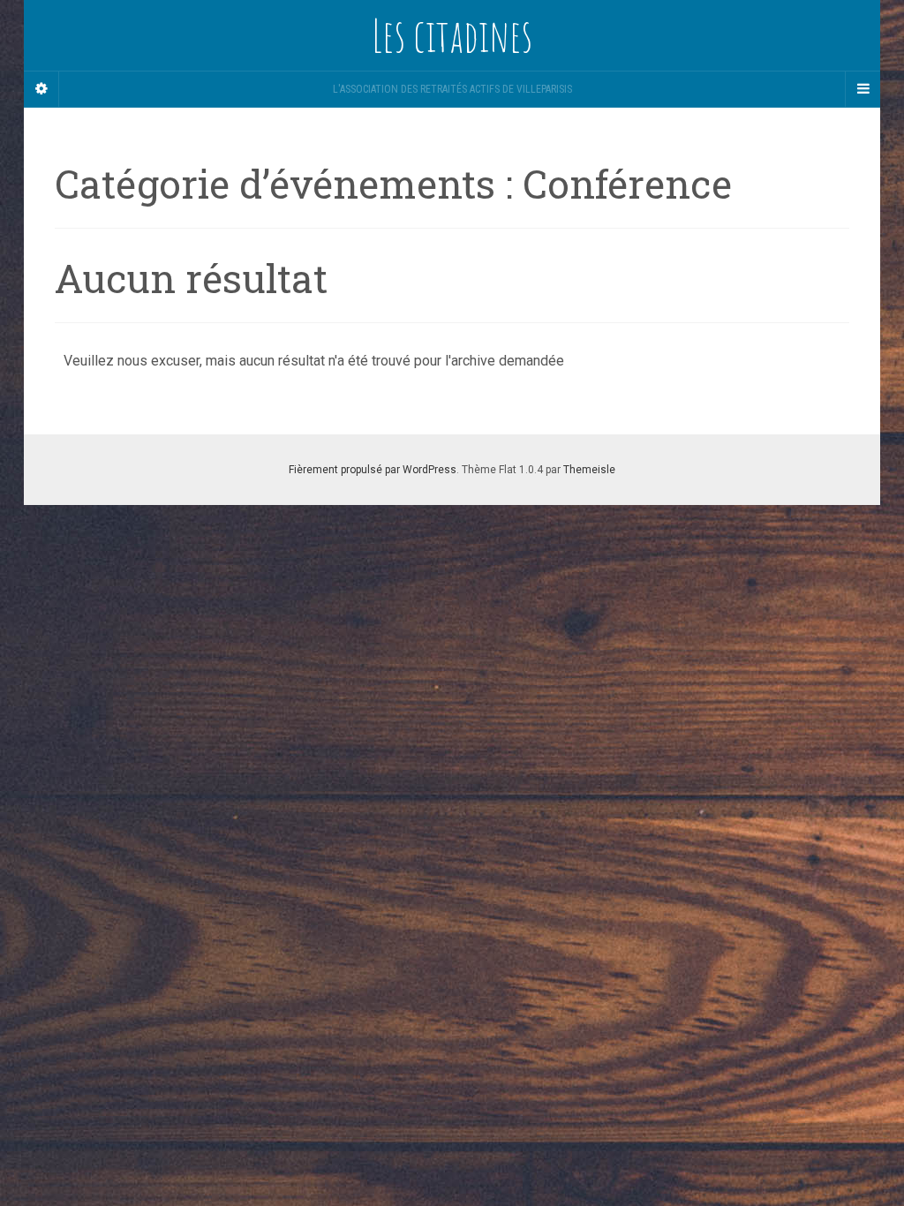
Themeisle (589, 470)
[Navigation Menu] (862, 89)
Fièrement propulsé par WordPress (372, 470)
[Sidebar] (41, 89)
